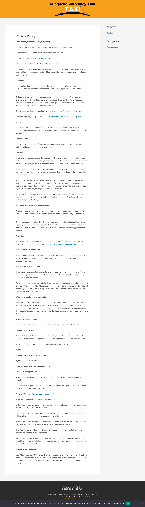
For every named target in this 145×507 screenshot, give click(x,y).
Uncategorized (112, 47)
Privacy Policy (69, 498)
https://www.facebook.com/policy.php (66, 117)
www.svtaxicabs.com (42, 58)
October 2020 (111, 33)
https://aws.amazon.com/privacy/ (40, 394)
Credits (77, 498)
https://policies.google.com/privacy (62, 244)
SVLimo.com (85, 496)
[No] (142, 503)
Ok (128, 503)
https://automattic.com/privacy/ (70, 111)
